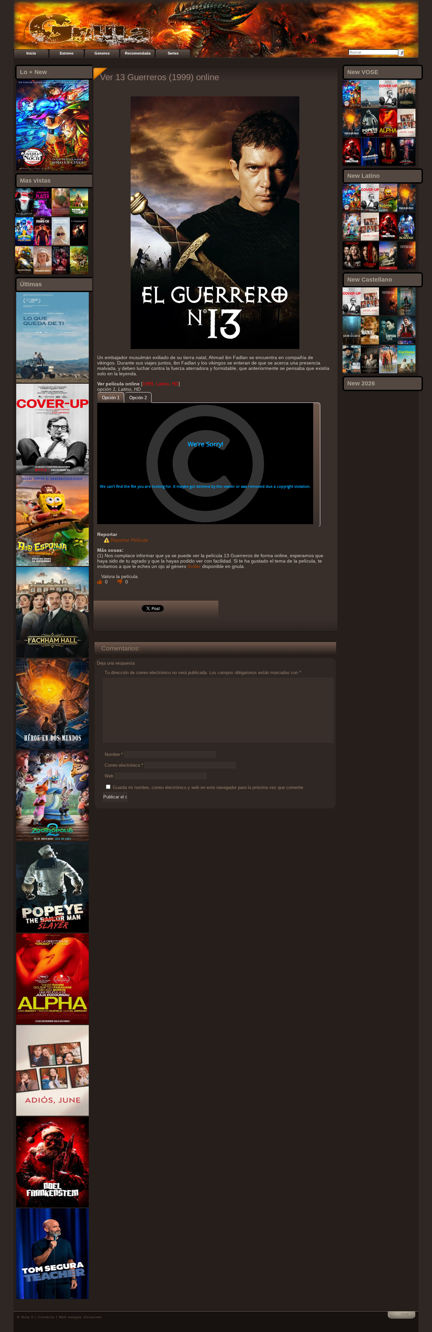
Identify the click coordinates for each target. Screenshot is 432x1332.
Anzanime (93, 1317)
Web (109, 776)
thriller (194, 566)
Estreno (67, 53)
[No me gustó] (120, 581)
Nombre (114, 754)
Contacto (46, 1317)
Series (173, 53)
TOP (405, 1314)
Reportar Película (129, 540)
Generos (102, 53)
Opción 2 (138, 397)
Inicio (31, 53)
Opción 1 (110, 397)
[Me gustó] (100, 581)
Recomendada (138, 53)
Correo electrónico (124, 765)
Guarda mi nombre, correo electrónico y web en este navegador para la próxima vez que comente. (208, 787)
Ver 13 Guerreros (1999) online (159, 77)
